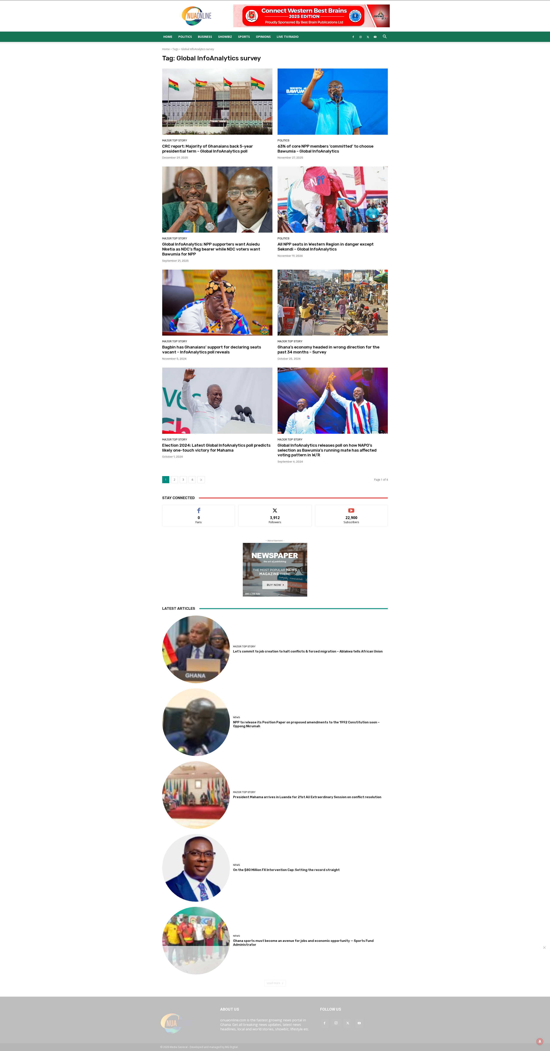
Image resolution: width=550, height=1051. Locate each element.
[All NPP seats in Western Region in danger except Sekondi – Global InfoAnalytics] (333, 200)
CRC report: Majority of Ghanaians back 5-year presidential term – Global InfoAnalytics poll (207, 149)
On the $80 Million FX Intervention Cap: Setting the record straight (286, 870)
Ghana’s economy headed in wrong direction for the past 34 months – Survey (328, 349)
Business (205, 37)
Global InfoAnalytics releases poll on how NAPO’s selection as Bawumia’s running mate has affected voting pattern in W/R (327, 450)
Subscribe (351, 508)
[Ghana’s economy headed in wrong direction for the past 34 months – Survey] (333, 303)
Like (198, 508)
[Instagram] (360, 37)
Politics (185, 37)
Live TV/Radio (288, 37)
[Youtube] (375, 37)
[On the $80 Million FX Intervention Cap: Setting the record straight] (196, 868)
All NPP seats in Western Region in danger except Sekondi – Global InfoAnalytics (326, 247)
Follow (275, 508)
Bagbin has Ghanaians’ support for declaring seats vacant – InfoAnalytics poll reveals (211, 349)
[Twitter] (368, 37)
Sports (244, 37)
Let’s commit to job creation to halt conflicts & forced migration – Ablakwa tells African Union (308, 651)
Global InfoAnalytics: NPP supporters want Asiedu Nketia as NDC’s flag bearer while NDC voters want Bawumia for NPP (211, 249)
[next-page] (201, 479)
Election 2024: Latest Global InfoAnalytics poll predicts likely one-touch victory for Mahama (216, 448)
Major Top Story (174, 140)
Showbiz (225, 37)
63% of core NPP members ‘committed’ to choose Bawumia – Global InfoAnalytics (325, 149)
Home (167, 37)
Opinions (263, 37)
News (236, 717)
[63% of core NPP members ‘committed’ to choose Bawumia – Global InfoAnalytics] (333, 102)
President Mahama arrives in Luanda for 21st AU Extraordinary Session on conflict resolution (307, 797)
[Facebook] (353, 37)
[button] (384, 37)
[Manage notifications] (539, 1041)
